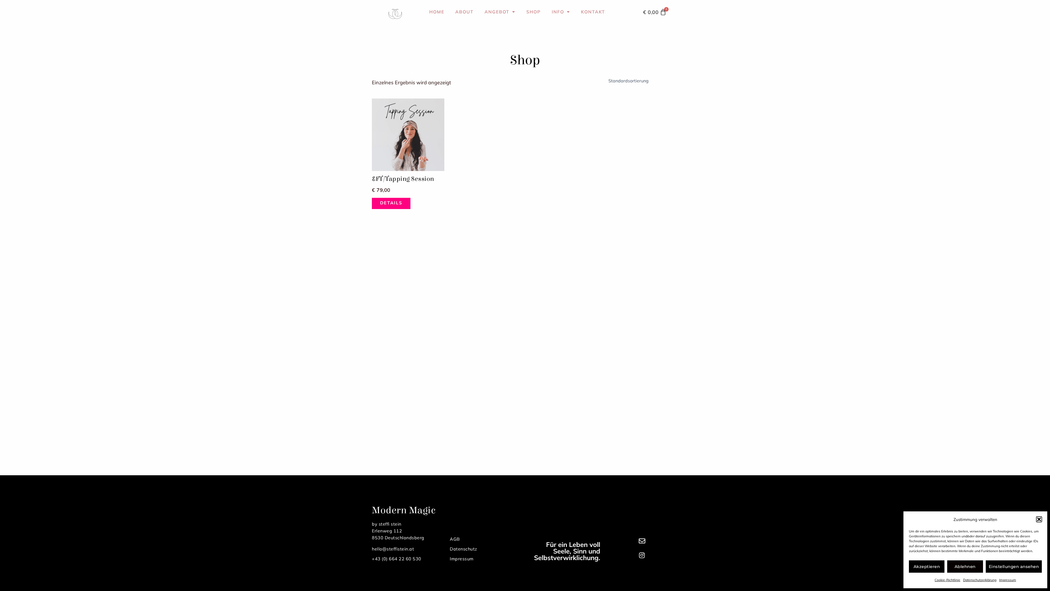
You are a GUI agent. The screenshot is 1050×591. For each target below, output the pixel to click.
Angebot (497, 12)
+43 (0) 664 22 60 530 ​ (397, 558)
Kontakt (593, 12)
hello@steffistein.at (393, 549)
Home (436, 12)
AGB (455, 539)
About (464, 12)
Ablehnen (965, 566)
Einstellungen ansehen (1014, 566)
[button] (1039, 519)
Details (391, 202)
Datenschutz (463, 549)
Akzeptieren (927, 566)
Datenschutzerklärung (979, 580)
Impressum (1007, 580)
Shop (533, 12)
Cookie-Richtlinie (947, 580)
